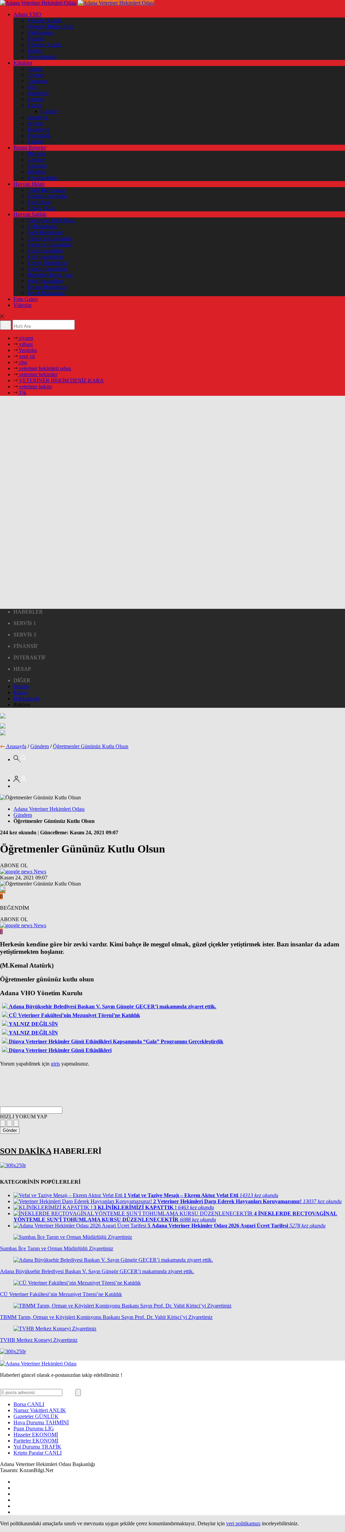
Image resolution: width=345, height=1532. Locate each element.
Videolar (22, 305)
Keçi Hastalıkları (45, 250)
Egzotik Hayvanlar (47, 196)
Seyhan (35, 123)
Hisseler (35, 1434)
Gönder (10, 1130)
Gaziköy (49, 111)
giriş (55, 1064)
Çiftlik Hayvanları (46, 190)
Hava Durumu (41, 1422)
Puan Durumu (33, 1428)
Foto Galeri (25, 299)
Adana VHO (27, 14)
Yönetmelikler (42, 178)
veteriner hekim (35, 386)
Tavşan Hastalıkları (47, 287)
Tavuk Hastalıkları (46, 293)
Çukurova (37, 81)
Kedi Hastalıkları (45, 256)
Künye (20, 692)
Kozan (34, 105)
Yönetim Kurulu (44, 20)
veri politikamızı (243, 1523)
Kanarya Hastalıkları (49, 244)
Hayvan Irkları (28, 184)
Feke (32, 87)
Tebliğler (36, 172)
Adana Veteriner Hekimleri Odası (49, 809)
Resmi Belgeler (29, 147)
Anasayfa (16, 746)
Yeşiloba (27, 350)
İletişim (21, 686)
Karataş (35, 99)
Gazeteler (36, 1416)
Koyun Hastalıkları (47, 263)
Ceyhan (35, 75)
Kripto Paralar (37, 1453)
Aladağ (34, 69)
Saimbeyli (37, 117)
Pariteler (35, 1440)
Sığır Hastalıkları (45, 281)
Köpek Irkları (41, 208)
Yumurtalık (39, 135)
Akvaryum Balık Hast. (51, 220)
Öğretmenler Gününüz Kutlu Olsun (90, 746)
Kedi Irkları (39, 202)
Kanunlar (37, 166)
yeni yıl (26, 356)
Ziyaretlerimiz (42, 57)
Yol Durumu (37, 1447)
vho (22, 362)
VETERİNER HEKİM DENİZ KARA (61, 380)
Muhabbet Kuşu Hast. (50, 275)
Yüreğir (35, 141)
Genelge (36, 160)
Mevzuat (36, 153)
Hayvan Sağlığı (29, 214)
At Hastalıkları (42, 226)
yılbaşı (25, 344)
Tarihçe (35, 51)
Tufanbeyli (38, 129)
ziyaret (25, 338)
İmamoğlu (38, 93)
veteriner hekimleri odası (44, 368)
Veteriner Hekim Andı (50, 26)
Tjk (22, 392)
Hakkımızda (40, 32)
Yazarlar (35, 38)
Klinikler (22, 63)
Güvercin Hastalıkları (49, 238)
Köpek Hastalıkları (47, 269)
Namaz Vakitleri (39, 1410)
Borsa (28, 1404)
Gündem (39, 746)
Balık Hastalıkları (45, 232)
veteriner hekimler (37, 374)
